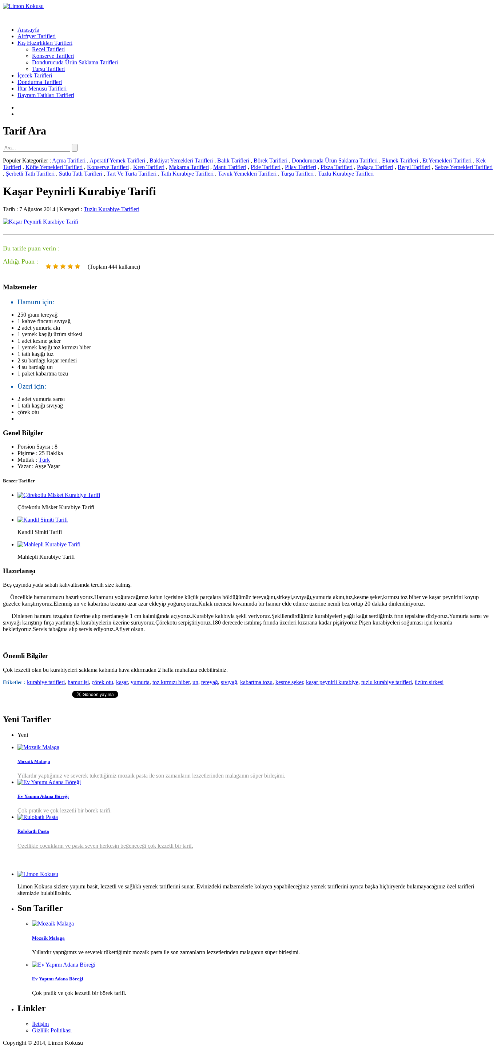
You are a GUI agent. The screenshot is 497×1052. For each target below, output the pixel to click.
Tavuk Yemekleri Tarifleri (247, 173)
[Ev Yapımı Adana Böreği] (49, 782)
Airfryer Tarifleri (36, 36)
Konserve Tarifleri (53, 56)
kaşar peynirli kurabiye (332, 682)
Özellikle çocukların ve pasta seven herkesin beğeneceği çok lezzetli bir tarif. (105, 846)
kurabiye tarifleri (46, 682)
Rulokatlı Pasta (33, 831)
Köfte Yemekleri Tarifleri (54, 167)
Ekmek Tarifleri (400, 160)
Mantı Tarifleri (229, 167)
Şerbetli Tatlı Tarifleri (30, 173)
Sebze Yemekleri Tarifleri (464, 167)
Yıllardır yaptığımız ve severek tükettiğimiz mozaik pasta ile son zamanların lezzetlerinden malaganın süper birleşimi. (151, 775)
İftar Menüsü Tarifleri (42, 88)
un (195, 682)
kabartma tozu (256, 682)
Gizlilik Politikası (52, 1030)
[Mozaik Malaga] (38, 747)
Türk (44, 460)
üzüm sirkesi (429, 682)
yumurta (140, 682)
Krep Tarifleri (148, 167)
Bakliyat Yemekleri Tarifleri (181, 160)
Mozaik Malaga (33, 761)
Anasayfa (28, 30)
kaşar (122, 682)
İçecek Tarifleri (34, 75)
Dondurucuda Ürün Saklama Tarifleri (75, 62)
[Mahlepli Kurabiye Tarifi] (48, 544)
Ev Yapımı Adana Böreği (43, 796)
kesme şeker (289, 682)
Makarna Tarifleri (189, 167)
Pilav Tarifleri (300, 167)
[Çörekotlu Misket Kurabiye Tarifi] (58, 495)
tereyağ (209, 682)
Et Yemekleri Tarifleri (447, 160)
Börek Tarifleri (270, 160)
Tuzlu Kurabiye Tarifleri (346, 173)
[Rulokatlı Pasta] (37, 817)
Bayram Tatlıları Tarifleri (45, 95)
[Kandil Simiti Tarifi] (42, 520)
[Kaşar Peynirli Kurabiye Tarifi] (40, 221)
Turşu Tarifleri (48, 69)
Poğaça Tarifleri (375, 167)
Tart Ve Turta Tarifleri (131, 173)
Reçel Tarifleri (48, 49)
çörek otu (102, 682)
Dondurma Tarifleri (39, 82)
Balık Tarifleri (233, 160)
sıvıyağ (229, 682)
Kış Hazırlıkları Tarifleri (44, 43)
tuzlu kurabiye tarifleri (386, 682)
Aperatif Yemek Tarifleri (117, 160)
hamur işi (78, 682)
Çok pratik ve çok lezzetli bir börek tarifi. (64, 810)
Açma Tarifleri (69, 160)
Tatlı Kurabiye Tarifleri (187, 173)
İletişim (40, 1024)
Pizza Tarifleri (337, 167)
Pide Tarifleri (266, 167)
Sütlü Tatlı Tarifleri (80, 173)
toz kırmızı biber (171, 682)
